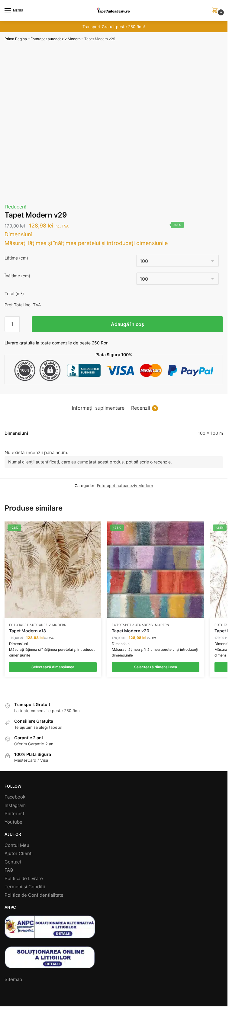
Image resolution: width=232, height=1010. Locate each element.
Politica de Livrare (24, 878)
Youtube (13, 822)
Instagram (15, 805)
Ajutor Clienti (19, 853)
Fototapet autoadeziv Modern (56, 39)
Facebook (15, 797)
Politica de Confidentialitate (34, 895)
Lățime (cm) (16, 257)
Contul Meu (17, 845)
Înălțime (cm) (17, 275)
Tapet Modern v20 (130, 630)
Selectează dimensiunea (52, 667)
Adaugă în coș (127, 324)
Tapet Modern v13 (27, 630)
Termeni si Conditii (25, 886)
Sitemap (13, 979)
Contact (13, 862)
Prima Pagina (16, 39)
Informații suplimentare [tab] (98, 408)
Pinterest (14, 813)
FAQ (9, 870)
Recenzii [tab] (143, 408)
